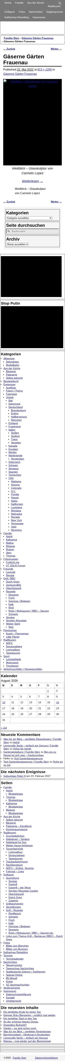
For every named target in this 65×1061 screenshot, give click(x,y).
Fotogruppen (10, 559)
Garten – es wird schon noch (19, 1028)
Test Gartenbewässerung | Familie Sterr (26, 761)
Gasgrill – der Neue (19, 887)
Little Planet (12, 636)
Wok (11, 627)
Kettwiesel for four (16, 842)
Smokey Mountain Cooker (23, 890)
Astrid (9, 536)
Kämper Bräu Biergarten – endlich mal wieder (29, 1015)
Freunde (8, 568)
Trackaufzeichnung (17, 861)
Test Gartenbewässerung (28, 758)
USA (11, 478)
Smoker (10, 617)
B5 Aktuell (11, 978)
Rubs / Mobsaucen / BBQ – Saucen (28, 610)
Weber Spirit (13, 623)
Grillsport (10, 11)
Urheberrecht (13, 1000)
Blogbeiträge (15, 793)
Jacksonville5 (13, 584)
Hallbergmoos (19, 416)
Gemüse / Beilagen (19, 601)
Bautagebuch (11, 381)
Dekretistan (12, 361)
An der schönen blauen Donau (20, 1021)
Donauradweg (14, 646)
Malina (10, 542)
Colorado (16, 487)
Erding (14, 413)
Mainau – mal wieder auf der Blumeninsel (27, 1041)
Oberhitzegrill (13, 588)
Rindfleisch (14, 913)
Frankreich (14, 426)
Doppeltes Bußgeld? (15, 1024)
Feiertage (11, 394)
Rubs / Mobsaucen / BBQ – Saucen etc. (31, 932)
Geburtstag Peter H (14, 776)
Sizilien (15, 432)
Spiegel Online (14, 974)
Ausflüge (11, 387)
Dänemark (14, 403)
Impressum (39, 17)
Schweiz (13, 465)
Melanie (10, 546)
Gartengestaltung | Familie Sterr (21, 751)
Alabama (16, 481)
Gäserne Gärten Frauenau (37, 38)
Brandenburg (18, 410)
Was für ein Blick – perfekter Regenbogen (27, 1031)
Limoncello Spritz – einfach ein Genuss (25, 1037)
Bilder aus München (17, 945)
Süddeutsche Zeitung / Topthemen (25, 971)
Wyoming (16, 530)
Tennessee (17, 523)
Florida (15, 494)
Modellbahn (12, 365)
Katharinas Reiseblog (17, 17)
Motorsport (12, 662)
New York (16, 520)
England (13, 423)
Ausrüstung (12, 877)
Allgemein (9, 358)
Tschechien (14, 474)
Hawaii (15, 497)
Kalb (11, 604)
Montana (16, 510)
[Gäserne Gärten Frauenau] (32, 122)
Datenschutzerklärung (18, 994)
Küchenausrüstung (16, 829)
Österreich (14, 462)
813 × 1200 (44, 69)
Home (8, 2)
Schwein (13, 614)
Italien (11, 429)
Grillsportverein (14, 903)
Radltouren (54, 6)
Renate (10, 575)
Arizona (15, 484)
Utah (13, 526)
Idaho (14, 500)
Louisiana (16, 507)
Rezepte (11, 591)
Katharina (11, 539)
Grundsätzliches (15, 835)
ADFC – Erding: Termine (20, 868)
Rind (11, 607)
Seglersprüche (54, 11)
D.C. (13, 491)
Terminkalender (15, 958)
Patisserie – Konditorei (19, 826)
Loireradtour (13, 649)
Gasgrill (12, 884)
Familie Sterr (11, 38)
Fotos (22, 11)
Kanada (12, 445)
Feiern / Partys (14, 390)
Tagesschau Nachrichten (20, 968)
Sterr (9, 552)
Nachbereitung (14, 864)
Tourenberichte (14, 848)
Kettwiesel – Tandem (18, 839)
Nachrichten (36, 11)
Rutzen (10, 549)
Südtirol (15, 436)
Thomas (10, 555)
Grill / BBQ (9, 578)
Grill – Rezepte (14, 910)
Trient (14, 439)
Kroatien (13, 449)
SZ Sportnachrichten (17, 984)
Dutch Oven (13, 581)
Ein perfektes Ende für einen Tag (22, 1011)
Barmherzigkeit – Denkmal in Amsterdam (26, 1034)
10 (3, 702)
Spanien (13, 471)
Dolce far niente (22, 748)
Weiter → (56, 48)
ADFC (9, 643)
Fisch (11, 597)
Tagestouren (13, 652)
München (16, 419)
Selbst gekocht (14, 377)
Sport (6, 656)
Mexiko (12, 452)
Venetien (16, 442)
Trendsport (12, 665)
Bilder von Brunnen (17, 949)
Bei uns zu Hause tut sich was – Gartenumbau (29, 753)
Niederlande (15, 455)
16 (57, 702)
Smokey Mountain (16, 620)
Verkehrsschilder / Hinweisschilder (22, 669)
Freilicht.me (12, 562)
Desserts (13, 594)
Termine (8, 955)
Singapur (13, 468)
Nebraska (16, 513)
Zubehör (13, 900)
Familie (19, 2)
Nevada (15, 516)
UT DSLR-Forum (15, 565)
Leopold (10, 572)
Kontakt (10, 997)
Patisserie (11, 374)
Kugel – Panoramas (17, 633)
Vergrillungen (13, 906)
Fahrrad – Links (15, 871)
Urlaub (10, 397)
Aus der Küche (35, 2)
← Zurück (9, 48)
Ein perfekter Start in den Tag (20, 1018)
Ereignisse (9, 384)
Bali (10, 400)
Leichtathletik (13, 659)
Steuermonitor (14, 965)
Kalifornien (17, 504)
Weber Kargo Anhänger (19, 845)
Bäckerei (11, 371)
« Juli (4, 727)
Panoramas (10, 630)
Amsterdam (17, 458)
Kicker (9, 981)
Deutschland (15, 407)
